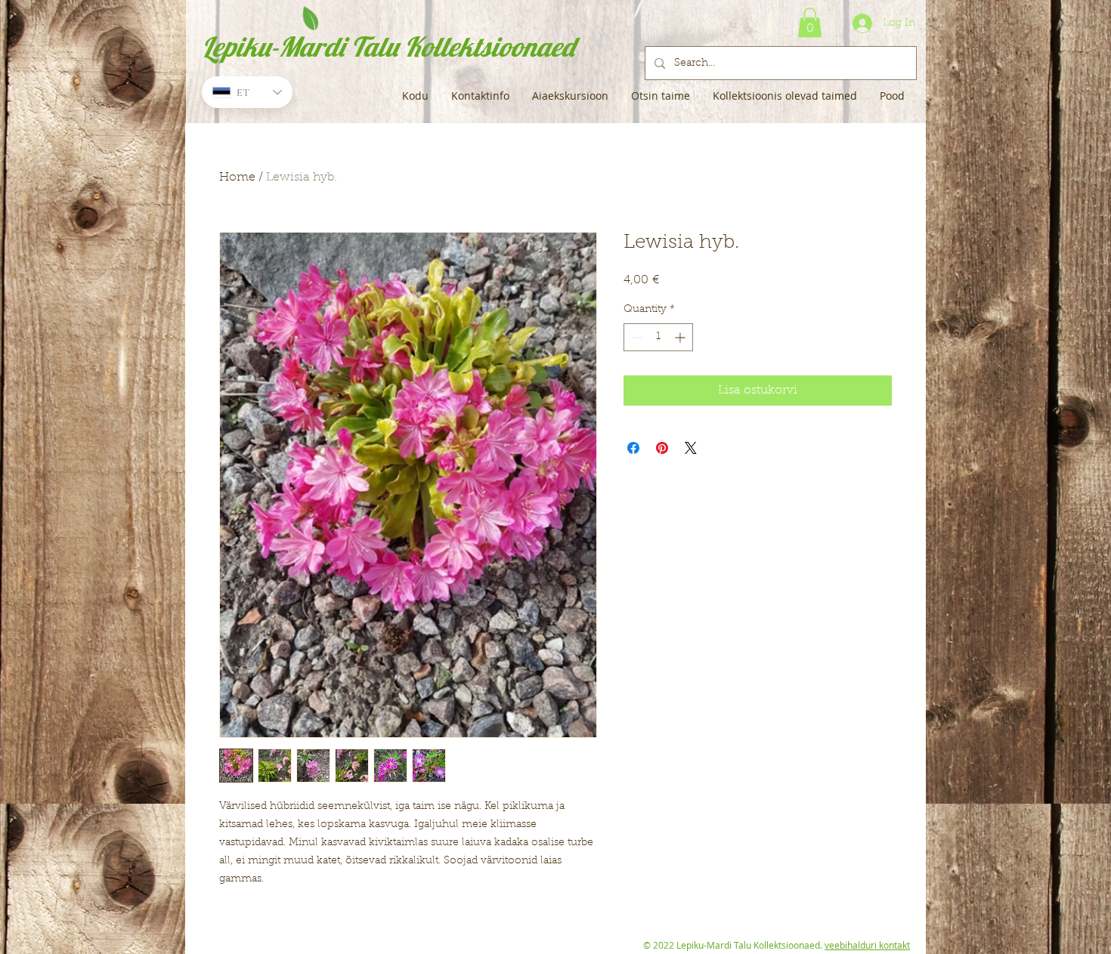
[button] (809, 22)
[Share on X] (691, 448)
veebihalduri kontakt (867, 945)
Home (237, 177)
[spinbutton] (658, 337)
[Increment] (681, 337)
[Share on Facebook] (633, 448)
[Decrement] (635, 337)
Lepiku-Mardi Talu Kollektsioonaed (388, 46)
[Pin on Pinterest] (662, 448)
